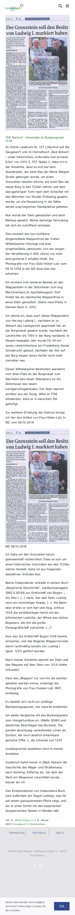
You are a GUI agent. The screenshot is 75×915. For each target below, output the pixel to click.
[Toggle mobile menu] (68, 6)
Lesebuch (19, 824)
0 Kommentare (36, 824)
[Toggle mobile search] (60, 6)
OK (61, 906)
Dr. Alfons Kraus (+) (22, 820)
